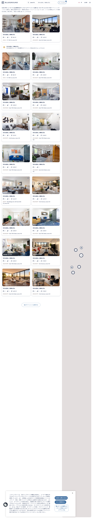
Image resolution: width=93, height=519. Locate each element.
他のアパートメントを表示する (31, 305)
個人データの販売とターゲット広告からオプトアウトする (61, 508)
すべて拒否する (60, 502)
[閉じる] (72, 493)
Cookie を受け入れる (61, 498)
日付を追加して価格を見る (9, 34)
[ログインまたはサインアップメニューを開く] (90, 2)
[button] (71, 267)
